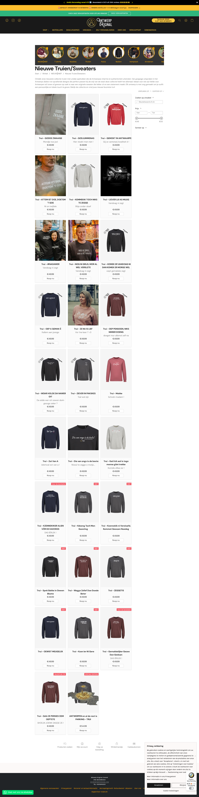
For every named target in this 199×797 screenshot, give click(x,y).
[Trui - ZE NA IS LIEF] (83, 305)
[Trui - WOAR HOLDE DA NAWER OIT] (50, 369)
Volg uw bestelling (99, 748)
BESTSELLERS (57, 30)
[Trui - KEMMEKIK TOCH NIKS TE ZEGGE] (83, 175)
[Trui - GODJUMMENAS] (83, 114)
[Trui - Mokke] (116, 369)
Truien (89, 55)
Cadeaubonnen (134, 747)
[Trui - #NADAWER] (50, 240)
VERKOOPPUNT (135, 30)
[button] (119, 13)
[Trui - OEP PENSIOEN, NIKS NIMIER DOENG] (116, 305)
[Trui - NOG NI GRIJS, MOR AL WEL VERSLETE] (83, 240)
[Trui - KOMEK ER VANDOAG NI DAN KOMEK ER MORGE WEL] (116, 240)
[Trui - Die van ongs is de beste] (83, 437)
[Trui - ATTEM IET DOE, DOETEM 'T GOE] (50, 175)
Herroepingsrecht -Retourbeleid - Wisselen (116, 788)
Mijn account (82, 747)
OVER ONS (122, 30)
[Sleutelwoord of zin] (137, 102)
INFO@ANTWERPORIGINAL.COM (99, 782)
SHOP (45, 30)
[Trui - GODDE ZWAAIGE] (50, 114)
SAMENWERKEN (150, 30)
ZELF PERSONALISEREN (105, 30)
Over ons (137, 788)
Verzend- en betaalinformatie (85, 788)
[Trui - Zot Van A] (50, 437)
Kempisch (134, 55)
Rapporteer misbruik (99, 792)
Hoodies (74, 55)
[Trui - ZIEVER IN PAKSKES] (83, 369)
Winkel (45, 73)
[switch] (191, 788)
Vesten (120, 55)
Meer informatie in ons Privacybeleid (161, 776)
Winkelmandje (117, 747)
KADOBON (87, 30)
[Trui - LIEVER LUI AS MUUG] (116, 175)
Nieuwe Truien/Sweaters (75, 73)
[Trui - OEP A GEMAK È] (50, 305)
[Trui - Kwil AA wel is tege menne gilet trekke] (116, 437)
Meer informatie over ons (157, 779)
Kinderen (149, 55)
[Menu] (195, 756)
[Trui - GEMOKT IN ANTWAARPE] (116, 114)
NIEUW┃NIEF (43, 55)
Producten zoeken (64, 747)
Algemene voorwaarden (49, 788)
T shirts (59, 55)
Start (37, 73)
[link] (134, 8)
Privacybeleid (66, 788)
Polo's (105, 55)
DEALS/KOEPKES (72, 30)
